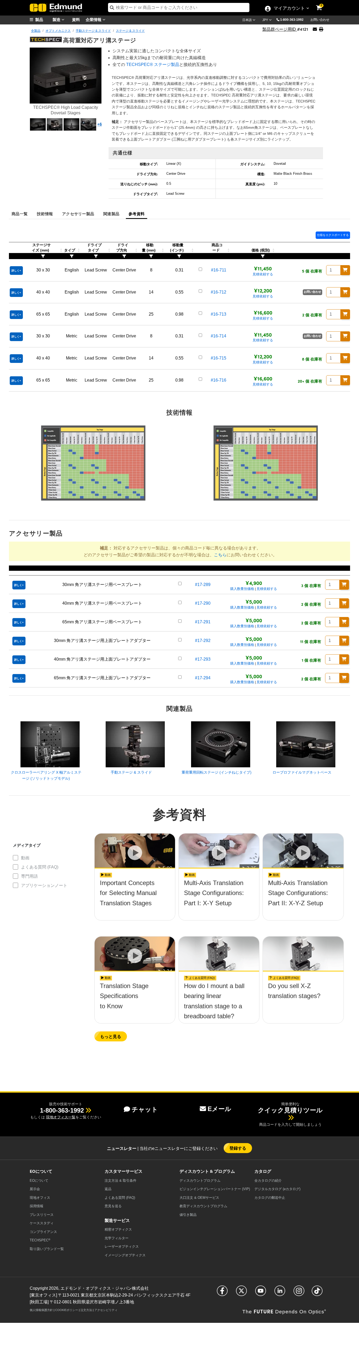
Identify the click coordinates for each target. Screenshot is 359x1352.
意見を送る (113, 1206)
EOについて (39, 1181)
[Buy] (345, 270)
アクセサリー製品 (78, 213)
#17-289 (203, 584)
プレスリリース (42, 1215)
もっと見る (110, 1036)
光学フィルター (117, 1238)
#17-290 (203, 603)
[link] (322, 4)
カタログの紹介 (268, 1181)
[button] (293, 19)
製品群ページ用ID (279, 29)
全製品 (35, 31)
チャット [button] (145, 1109)
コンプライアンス (43, 1232)
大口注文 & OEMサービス (199, 1198)
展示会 (35, 1189)
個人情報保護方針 (41, 1310)
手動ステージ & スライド (93, 31)
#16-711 (218, 270)
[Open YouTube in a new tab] (261, 1293)
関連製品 (111, 213)
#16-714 (218, 336)
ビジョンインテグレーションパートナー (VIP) (215, 1189)
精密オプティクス (118, 1229)
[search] (178, 7)
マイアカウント (289, 9)
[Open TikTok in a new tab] (317, 1293)
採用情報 (36, 1206)
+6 (99, 124)
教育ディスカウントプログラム (203, 1206)
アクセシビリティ (105, 1310)
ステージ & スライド (130, 31)
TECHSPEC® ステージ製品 (152, 64)
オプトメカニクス (58, 31)
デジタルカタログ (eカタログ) (277, 1189)
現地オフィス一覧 (60, 1117)
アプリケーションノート (44, 885)
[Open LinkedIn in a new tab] (280, 1293)
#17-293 (203, 659)
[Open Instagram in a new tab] (299, 1293)
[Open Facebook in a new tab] (222, 1293)
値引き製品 (188, 1215)
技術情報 (45, 213)
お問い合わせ (319, 20)
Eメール (219, 1108)
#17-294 (203, 678)
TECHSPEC (40, 1240)
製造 (57, 19)
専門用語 (29, 876)
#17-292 (203, 640)
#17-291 (203, 622)
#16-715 (218, 358)
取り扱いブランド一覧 (47, 1249)
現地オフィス (40, 1198)
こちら (220, 555)
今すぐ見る (135, 898)
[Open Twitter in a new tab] (241, 1293)
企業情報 (94, 19)
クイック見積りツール (290, 1110)
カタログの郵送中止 (269, 1198)
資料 (76, 19)
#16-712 (218, 292)
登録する (238, 1148)
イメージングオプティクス (125, 1255)
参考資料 (137, 213)
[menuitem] (43, 19)
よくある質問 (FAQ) (39, 867)
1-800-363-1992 (292, 20)
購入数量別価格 (242, 589)
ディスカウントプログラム (200, 1181)
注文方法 (86, 1310)
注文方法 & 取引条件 (120, 1181)
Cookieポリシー (66, 1310)
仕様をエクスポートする (333, 235)
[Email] (315, 29)
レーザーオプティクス (122, 1246)
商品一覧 (20, 213)
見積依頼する (263, 274)
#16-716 (218, 380)
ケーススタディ (42, 1223)
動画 (25, 858)
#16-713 (218, 314)
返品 (108, 1189)
